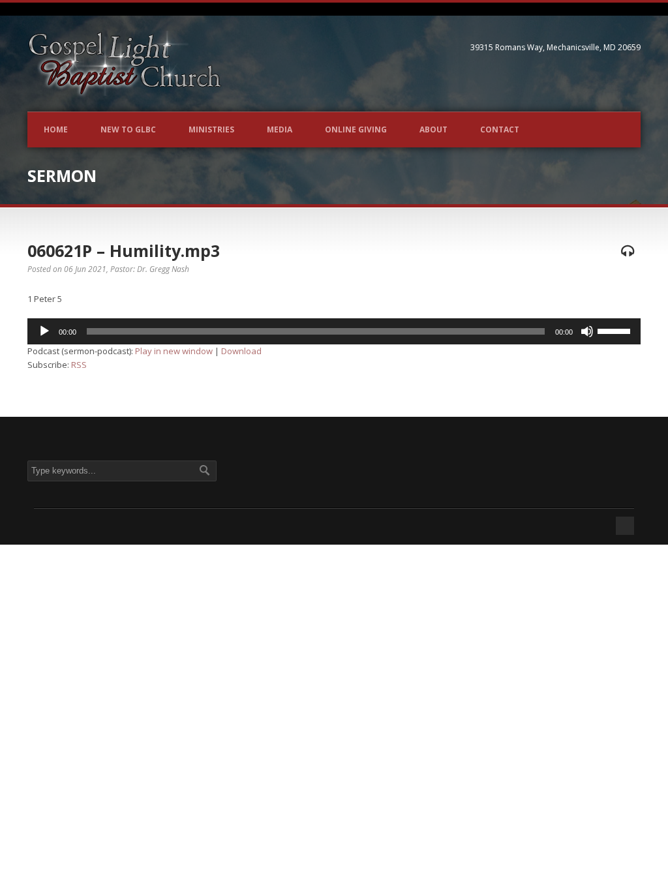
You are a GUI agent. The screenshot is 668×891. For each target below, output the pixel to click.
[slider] (616, 330)
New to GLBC (128, 129)
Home (56, 129)
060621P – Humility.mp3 (123, 250)
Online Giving (356, 129)
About (433, 129)
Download (241, 351)
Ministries (211, 129)
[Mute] (587, 331)
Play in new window (174, 351)
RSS (79, 364)
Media (279, 129)
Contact (499, 129)
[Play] (44, 331)
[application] (334, 331)
